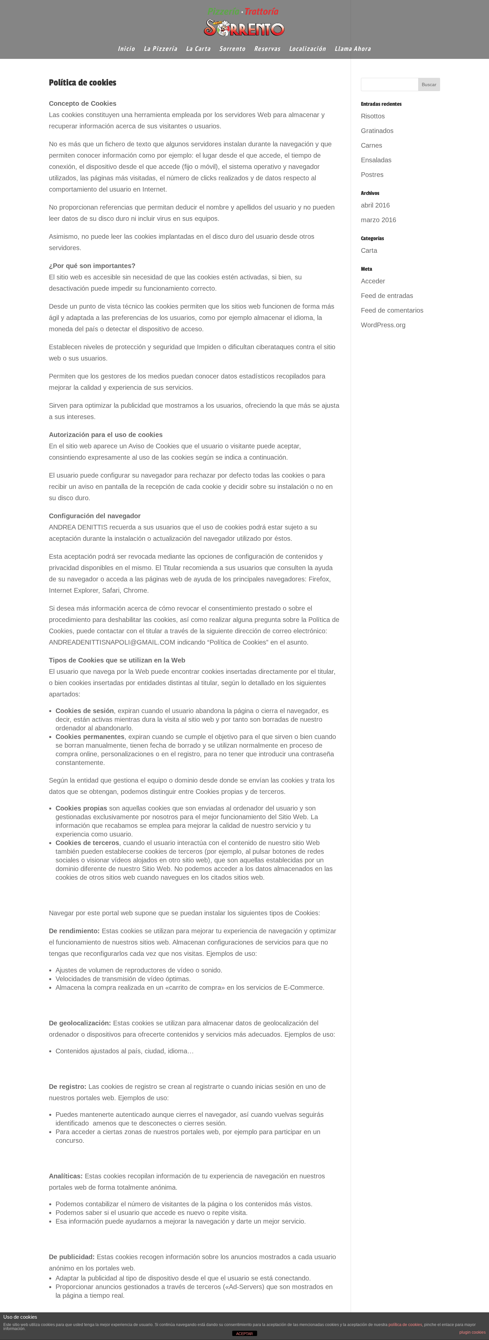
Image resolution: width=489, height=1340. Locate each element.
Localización (307, 49)
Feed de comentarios (392, 310)
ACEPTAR (244, 1334)
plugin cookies (472, 1332)
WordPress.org (383, 325)
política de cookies (405, 1324)
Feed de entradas (387, 295)
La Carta (198, 49)
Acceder (373, 281)
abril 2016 (375, 205)
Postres (372, 174)
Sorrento (232, 49)
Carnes (371, 145)
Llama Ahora (353, 49)
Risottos (373, 116)
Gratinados (377, 130)
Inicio (126, 49)
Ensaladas (376, 160)
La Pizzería (160, 49)
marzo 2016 (378, 219)
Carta (369, 250)
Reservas (267, 49)
